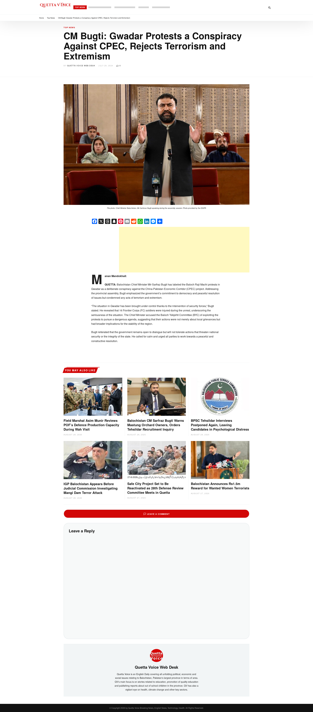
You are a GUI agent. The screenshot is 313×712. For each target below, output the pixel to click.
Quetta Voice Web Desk (81, 65)
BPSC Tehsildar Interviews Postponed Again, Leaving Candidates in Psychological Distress (220, 424)
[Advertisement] (184, 249)
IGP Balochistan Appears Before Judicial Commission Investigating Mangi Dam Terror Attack (91, 488)
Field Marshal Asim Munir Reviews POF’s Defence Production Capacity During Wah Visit (91, 424)
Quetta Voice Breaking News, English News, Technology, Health (156, 707)
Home (41, 17)
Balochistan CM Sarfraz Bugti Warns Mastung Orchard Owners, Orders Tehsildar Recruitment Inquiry (155, 424)
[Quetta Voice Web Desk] (156, 655)
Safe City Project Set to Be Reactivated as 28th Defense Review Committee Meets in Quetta (155, 488)
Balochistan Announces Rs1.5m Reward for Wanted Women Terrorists (220, 485)
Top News (80, 7)
